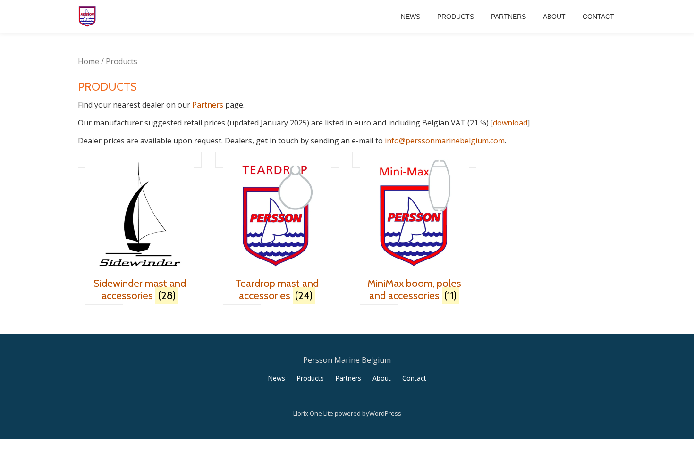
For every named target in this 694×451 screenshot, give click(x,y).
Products (455, 16)
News (410, 16)
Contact (598, 16)
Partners (508, 16)
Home (88, 61)
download (510, 122)
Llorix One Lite (314, 413)
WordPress (385, 413)
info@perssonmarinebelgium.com (445, 140)
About (554, 16)
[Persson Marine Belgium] (89, 16)
